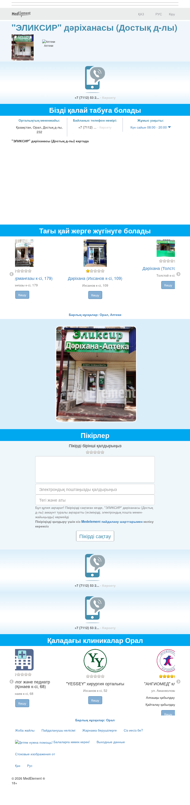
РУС (158, 14)
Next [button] (178, 274)
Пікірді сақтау (95, 536)
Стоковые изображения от (35, 754)
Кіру (172, 14)
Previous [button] (11, 274)
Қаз (17, 765)
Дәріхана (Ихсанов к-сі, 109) (95, 278)
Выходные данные (111, 741)
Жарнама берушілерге (99, 730)
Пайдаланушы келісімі (58, 730)
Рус (29, 765)
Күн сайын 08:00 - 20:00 (149, 127)
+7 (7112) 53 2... (95, 97)
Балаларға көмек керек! (71, 741)
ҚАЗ (140, 14)
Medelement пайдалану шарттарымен (111, 521)
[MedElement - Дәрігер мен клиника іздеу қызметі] (21, 14)
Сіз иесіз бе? (133, 730)
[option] (95, 274)
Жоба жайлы (25, 730)
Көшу (22, 294)
